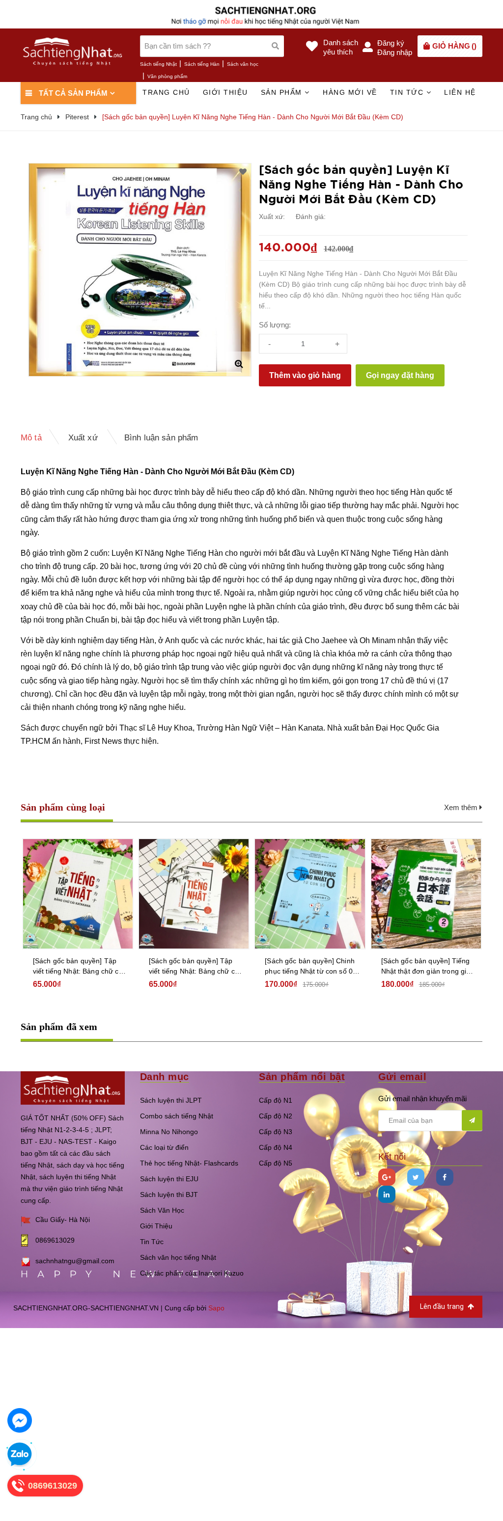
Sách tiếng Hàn (202, 64)
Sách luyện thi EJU (169, 1179)
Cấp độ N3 (275, 1132)
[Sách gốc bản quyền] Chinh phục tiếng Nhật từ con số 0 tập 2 (193, 967)
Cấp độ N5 (275, 1163)
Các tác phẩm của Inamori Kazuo (192, 1273)
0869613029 (55, 1240)
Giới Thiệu (156, 1226)
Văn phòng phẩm (167, 76)
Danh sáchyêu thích (340, 47)
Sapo (216, 1308)
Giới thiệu (225, 92)
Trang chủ (166, 92)
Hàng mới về (350, 92)
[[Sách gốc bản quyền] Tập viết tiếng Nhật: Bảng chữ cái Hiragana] (77, 894)
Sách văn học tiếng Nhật (178, 1257)
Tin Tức (152, 1242)
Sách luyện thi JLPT (171, 1100)
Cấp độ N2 (275, 1116)
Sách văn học (242, 64)
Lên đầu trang (442, 1306)
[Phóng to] (238, 364)
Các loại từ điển (164, 1147)
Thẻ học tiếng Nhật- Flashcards (189, 1163)
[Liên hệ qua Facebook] (19, 1420)
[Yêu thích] (243, 171)
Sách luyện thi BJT (169, 1194)
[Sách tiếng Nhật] (73, 1087)
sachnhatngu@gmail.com (74, 1261)
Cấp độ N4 (275, 1147)
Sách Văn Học (162, 1210)
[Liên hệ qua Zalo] (19, 1454)
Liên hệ (460, 92)
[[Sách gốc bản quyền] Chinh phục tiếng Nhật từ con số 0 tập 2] (193, 894)
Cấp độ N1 (275, 1100)
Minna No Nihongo (169, 1132)
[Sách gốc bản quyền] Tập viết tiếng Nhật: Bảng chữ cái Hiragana (78, 967)
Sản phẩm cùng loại (63, 807)
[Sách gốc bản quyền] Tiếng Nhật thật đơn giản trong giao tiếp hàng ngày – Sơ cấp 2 (311, 967)
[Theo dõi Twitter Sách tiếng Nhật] (415, 1177)
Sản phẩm (283, 92)
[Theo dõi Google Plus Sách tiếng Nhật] (386, 1177)
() (454, 46)
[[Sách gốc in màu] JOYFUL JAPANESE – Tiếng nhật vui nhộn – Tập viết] (425, 894)
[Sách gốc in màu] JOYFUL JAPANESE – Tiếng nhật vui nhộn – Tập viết (425, 967)
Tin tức (408, 92)
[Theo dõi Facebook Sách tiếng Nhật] (444, 1177)
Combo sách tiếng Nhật (176, 1116)
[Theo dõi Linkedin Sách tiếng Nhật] (386, 1194)
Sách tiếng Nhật (158, 64)
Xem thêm (461, 807)
